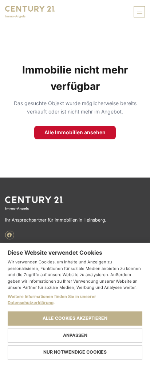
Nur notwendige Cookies (75, 352)
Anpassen (75, 335)
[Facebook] (9, 235)
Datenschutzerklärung (31, 302)
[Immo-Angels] (75, 203)
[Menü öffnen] (139, 11)
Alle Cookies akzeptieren (75, 318)
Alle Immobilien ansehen (75, 132)
